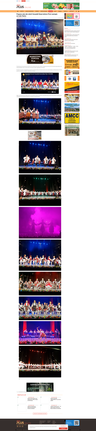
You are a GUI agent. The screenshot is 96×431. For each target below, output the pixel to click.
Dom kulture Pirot (21, 391)
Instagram (18, 1)
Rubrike (59, 11)
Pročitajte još (22, 395)
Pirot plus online (23, 6)
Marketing (78, 0)
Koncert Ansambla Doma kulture (34, 391)
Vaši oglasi (72, 11)
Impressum (70, 0)
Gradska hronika (44, 11)
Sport (55, 11)
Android (76, 23)
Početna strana (18, 11)
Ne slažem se (63, 426)
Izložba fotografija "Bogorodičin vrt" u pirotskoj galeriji (56, 399)
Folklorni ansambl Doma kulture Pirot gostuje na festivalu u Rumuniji (32, 407)
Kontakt (73, 0)
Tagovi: (17, 391)
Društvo (22, 11)
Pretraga (76, 11)
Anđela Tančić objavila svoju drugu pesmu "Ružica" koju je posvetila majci (33, 399)
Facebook (17, 1)
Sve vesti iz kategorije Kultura (40, 413)
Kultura (50, 11)
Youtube (19, 1)
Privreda (37, 11)
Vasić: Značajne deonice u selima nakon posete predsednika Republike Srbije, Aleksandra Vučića (40, 0)
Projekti (65, 11)
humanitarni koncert (26, 391)
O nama (66, 0)
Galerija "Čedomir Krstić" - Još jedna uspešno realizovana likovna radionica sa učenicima (56, 407)
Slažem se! (63, 428)
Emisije (49, 422)
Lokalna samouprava (30, 11)
